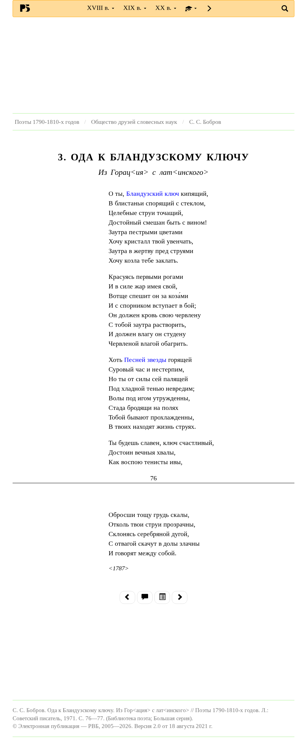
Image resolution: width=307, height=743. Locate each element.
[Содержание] (162, 597)
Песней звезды (145, 359)
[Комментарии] (145, 597)
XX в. (164, 7)
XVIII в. (99, 7)
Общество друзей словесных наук (134, 121)
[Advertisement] (153, 65)
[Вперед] (179, 597)
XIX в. (133, 7)
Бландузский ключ (152, 193)
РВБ (25, 7)
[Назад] (127, 597)
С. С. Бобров (205, 121)
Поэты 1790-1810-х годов (47, 121)
